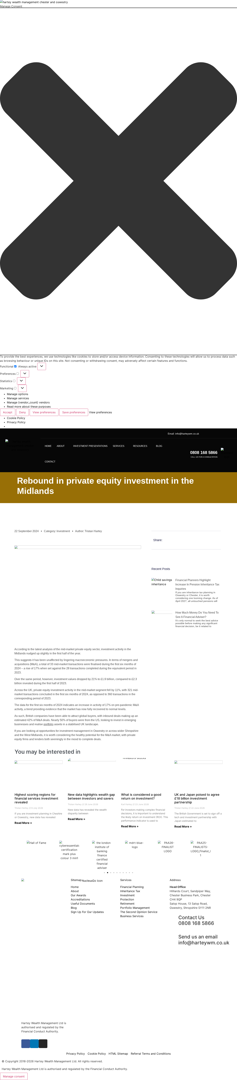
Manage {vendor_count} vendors (28, 402)
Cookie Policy (16, 418)
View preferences (44, 412)
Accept (7, 412)
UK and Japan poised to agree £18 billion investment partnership (196, 798)
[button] (118, 181)
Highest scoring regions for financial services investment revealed (36, 798)
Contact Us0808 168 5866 (196, 920)
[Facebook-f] (25, 1043)
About (61, 446)
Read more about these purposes (29, 406)
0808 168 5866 (203, 452)
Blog (159, 446)
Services (118, 446)
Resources (140, 446)
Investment (63, 531)
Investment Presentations (90, 446)
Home (48, 446)
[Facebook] (212, 433)
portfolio (48, 724)
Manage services (18, 398)
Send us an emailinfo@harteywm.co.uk (203, 940)
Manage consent (14, 1076)
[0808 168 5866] (185, 454)
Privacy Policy (16, 422)
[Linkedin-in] (218, 433)
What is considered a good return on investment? (141, 796)
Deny (22, 412)
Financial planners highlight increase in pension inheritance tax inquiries (197, 584)
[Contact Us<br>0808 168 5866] (174, 917)
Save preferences (73, 412)
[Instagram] (223, 433)
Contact (50, 461)
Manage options (17, 394)
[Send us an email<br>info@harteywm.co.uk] (174, 937)
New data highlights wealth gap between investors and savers (91, 796)
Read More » (23, 823)
